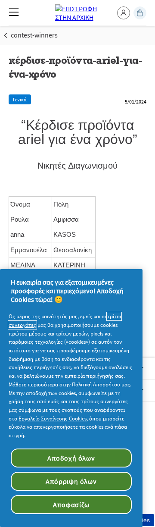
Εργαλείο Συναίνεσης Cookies (53, 418)
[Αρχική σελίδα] (77, 13)
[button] (123, 12)
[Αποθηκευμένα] (139, 12)
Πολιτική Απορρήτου (96, 384)
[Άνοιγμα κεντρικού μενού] (14, 12)
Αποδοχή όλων (71, 458)
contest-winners (34, 35)
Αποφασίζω (71, 504)
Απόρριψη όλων (71, 481)
